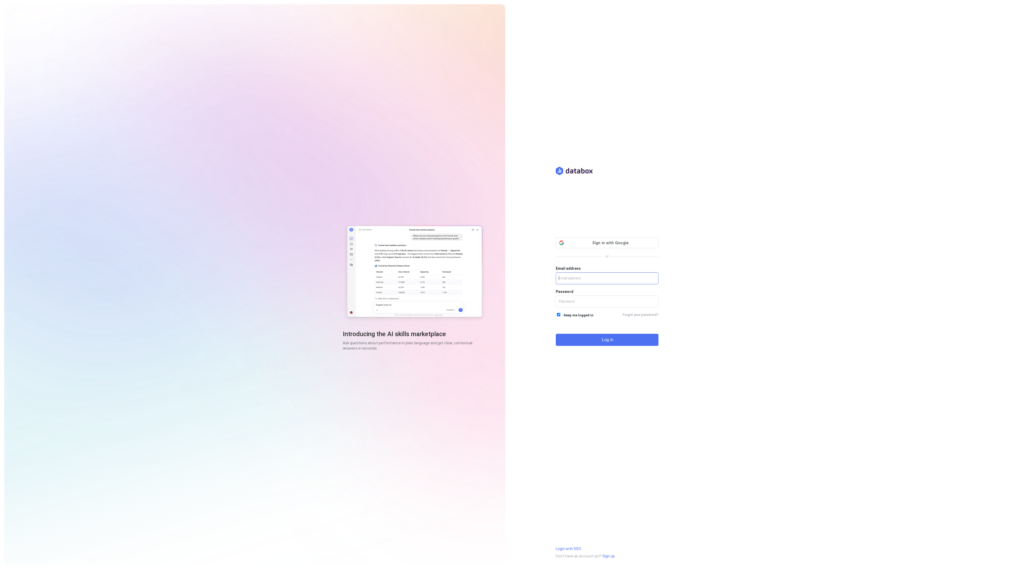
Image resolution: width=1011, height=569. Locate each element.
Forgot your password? (640, 315)
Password (564, 292)
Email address (568, 268)
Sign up (608, 556)
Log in (607, 339)
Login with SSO (568, 549)
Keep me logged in (577, 315)
